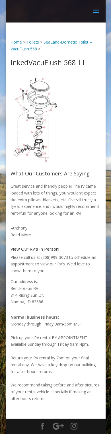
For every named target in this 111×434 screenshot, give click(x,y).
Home (16, 42)
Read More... (22, 235)
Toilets (32, 42)
